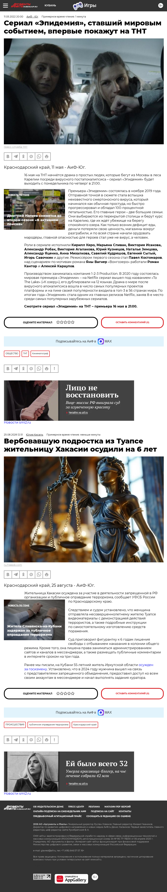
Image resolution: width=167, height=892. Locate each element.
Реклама (94, 806)
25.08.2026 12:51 (13, 434)
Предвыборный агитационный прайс (57, 816)
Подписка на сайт (102, 811)
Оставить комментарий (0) (132, 322)
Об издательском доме (48, 806)
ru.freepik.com (13, 564)
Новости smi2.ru (17, 422)
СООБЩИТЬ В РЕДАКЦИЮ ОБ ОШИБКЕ (108, 816)
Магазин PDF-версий (117, 806)
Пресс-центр (76, 806)
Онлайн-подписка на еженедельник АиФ (59, 811)
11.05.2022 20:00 (13, 16)
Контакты (125, 811)
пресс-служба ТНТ (15, 146)
